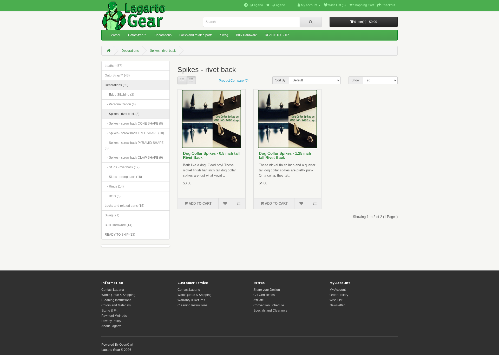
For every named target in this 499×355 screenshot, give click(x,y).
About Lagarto (111, 326)
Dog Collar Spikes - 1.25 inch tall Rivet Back (285, 155)
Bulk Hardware (246, 35)
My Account (338, 290)
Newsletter (337, 305)
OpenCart (126, 344)
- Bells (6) (113, 196)
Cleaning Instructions (116, 300)
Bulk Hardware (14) (118, 225)
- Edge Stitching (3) (119, 94)
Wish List (336, 300)
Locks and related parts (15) (124, 206)
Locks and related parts (195, 35)
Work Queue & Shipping (118, 295)
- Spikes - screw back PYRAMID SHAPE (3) (134, 145)
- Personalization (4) (120, 104)
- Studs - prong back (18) (123, 177)
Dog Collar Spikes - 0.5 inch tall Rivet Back (211, 155)
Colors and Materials (116, 305)
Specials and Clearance (270, 310)
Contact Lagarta (112, 290)
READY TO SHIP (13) (120, 234)
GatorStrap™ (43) (117, 75)
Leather (114, 35)
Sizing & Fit (109, 310)
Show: (355, 80)
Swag (224, 35)
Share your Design (266, 290)
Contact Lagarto (189, 290)
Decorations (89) (116, 85)
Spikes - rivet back (163, 51)
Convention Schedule (268, 305)
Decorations (163, 35)
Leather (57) (113, 66)
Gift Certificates (264, 295)
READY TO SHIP (277, 35)
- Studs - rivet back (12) (122, 167)
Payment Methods (114, 316)
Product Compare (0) (233, 80)
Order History (339, 295)
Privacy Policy (111, 321)
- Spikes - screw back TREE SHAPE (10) (134, 133)
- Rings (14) (114, 186)
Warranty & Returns (191, 300)
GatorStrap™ (137, 35)
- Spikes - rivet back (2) (122, 114)
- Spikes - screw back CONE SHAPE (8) (134, 123)
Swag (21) (112, 215)
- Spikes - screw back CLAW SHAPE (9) (134, 157)
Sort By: (280, 80)
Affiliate (258, 300)
